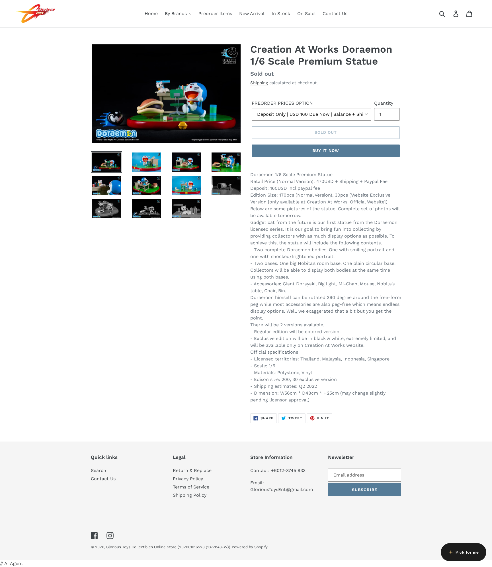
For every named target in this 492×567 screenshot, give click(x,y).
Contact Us (103, 478)
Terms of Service (191, 487)
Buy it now (325, 150)
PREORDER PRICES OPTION (282, 103)
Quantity (383, 103)
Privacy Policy (188, 478)
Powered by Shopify (250, 547)
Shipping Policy (189, 495)
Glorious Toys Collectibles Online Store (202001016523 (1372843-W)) (168, 547)
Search (98, 470)
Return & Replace (192, 470)
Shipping (259, 82)
